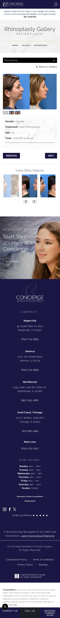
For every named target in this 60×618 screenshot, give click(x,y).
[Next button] (34, 201)
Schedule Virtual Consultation (30, 496)
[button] (5, 606)
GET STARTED (30, 17)
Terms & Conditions (43, 559)
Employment (30, 501)
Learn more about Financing (37, 535)
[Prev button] (26, 201)
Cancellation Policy (16, 559)
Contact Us (14, 261)
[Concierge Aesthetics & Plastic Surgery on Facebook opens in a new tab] (9, 509)
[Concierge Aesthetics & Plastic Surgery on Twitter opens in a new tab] (14, 509)
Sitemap (43, 565)
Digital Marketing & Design (33, 576)
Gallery (26, 45)
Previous (11, 155)
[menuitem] (4, 509)
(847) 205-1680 (30, 400)
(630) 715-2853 (30, 339)
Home (15, 45)
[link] (30, 448)
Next (51, 155)
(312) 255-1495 (30, 431)
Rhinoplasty (41, 45)
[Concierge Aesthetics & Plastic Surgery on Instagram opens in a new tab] (4, 509)
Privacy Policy (25, 565)
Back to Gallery (47, 67)
